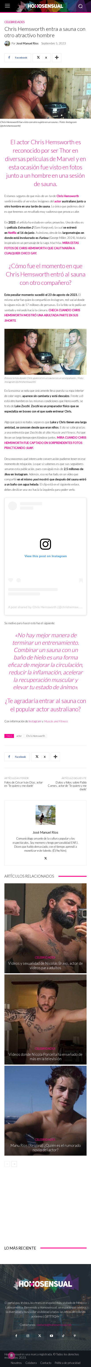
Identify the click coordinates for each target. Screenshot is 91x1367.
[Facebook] (16, 1336)
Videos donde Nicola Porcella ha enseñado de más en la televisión (45, 1056)
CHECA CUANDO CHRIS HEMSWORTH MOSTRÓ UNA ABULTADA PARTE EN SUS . (42, 315)
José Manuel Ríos (27, 43)
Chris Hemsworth (68, 196)
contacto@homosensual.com (54, 1325)
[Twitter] (39, 1336)
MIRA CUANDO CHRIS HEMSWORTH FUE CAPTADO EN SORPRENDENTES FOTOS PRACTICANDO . (45, 443)
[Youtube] (51, 1336)
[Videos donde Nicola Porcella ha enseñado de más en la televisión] (45, 1019)
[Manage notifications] (11, 1355)
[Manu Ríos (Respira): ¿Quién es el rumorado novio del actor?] (45, 1111)
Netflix (12, 232)
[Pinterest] (74, 1336)
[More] (56, 57)
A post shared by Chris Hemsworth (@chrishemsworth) (46, 607)
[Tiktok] (63, 1336)
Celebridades (14, 22)
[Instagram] (28, 1336)
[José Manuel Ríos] (7, 43)
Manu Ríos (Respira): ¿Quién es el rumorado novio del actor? (45, 1147)
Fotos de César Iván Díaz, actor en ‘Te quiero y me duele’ (23, 784)
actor (57, 201)
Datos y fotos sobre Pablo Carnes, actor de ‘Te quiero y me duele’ (67, 786)
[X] (45, 857)
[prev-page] (7, 1164)
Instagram (35, 721)
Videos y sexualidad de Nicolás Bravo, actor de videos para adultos (45, 965)
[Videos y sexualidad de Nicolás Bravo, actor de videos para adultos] (45, 928)
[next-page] (14, 1164)
